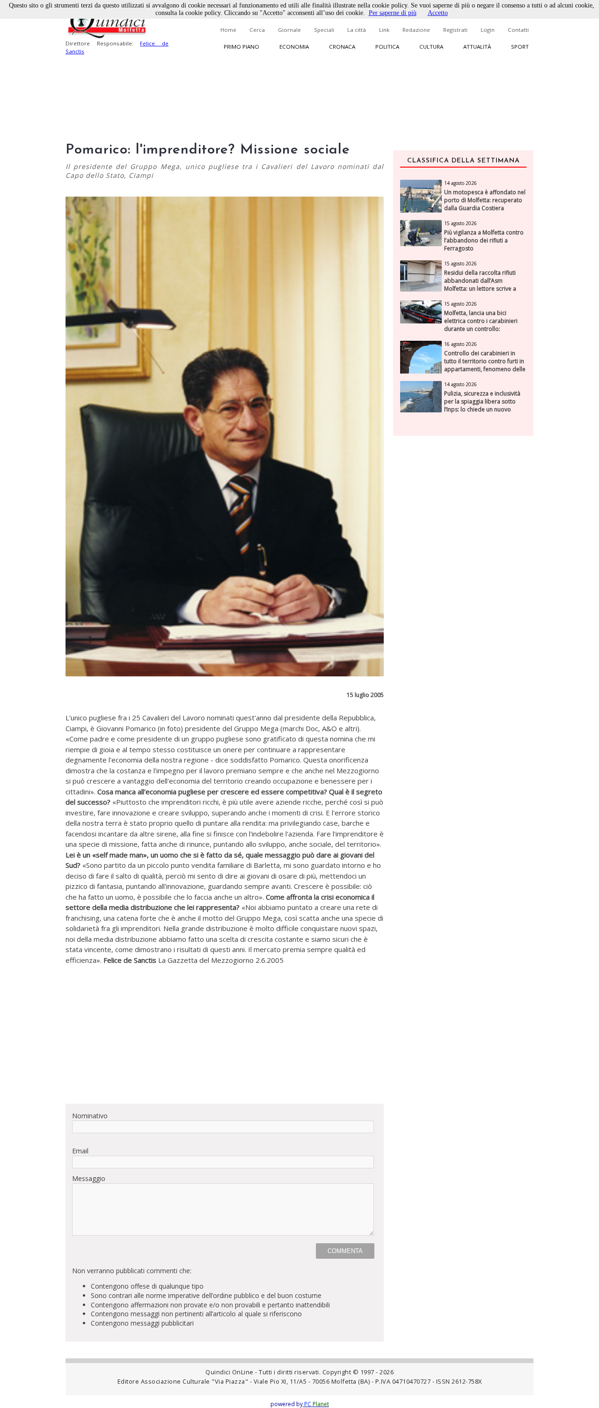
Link (384, 29)
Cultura (431, 46)
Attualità (477, 46)
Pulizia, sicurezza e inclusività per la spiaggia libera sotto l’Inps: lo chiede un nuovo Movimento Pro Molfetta (482, 405)
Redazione (416, 29)
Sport (520, 46)
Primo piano (241, 46)
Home (228, 29)
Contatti (518, 29)
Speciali (324, 29)
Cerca (257, 29)
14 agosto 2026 (460, 183)
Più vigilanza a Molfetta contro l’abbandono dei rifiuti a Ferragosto (484, 240)
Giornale (289, 29)
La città (356, 29)
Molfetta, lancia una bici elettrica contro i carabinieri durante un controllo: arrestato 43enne (481, 324)
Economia (294, 46)
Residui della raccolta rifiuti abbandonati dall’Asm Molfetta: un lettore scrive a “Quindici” (480, 284)
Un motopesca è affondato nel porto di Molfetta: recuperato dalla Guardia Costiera (485, 200)
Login (488, 29)
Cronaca (342, 46)
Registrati (455, 29)
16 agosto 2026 (460, 344)
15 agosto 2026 (460, 223)
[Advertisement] (225, 1030)
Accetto (438, 12)
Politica (387, 46)
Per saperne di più (392, 12)
